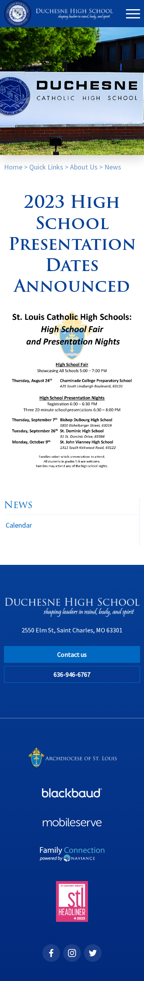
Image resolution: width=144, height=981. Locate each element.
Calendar (19, 525)
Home (13, 166)
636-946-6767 (72, 674)
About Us (84, 166)
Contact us (72, 654)
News (112, 166)
